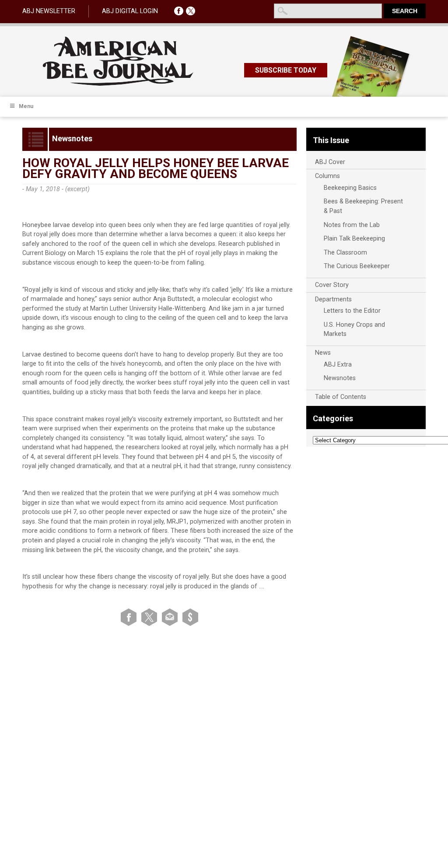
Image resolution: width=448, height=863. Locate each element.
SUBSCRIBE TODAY (285, 70)
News (323, 352)
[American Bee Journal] (118, 84)
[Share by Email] (171, 617)
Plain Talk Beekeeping (354, 238)
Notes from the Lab (352, 225)
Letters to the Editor (352, 310)
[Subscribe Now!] (190, 617)
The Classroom (345, 252)
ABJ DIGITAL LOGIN (130, 11)
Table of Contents (340, 397)
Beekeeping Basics (350, 188)
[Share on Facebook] (130, 617)
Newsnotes (340, 378)
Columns (327, 176)
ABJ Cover (330, 162)
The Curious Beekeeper (357, 266)
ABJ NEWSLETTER (48, 11)
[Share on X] (150, 617)
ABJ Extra (338, 364)
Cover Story (332, 285)
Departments (333, 299)
